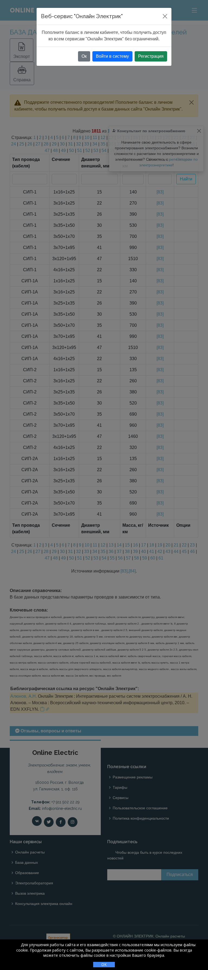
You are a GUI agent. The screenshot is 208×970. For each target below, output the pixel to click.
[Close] (165, 16)
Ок (84, 56)
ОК (104, 964)
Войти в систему (112, 56)
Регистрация (151, 56)
